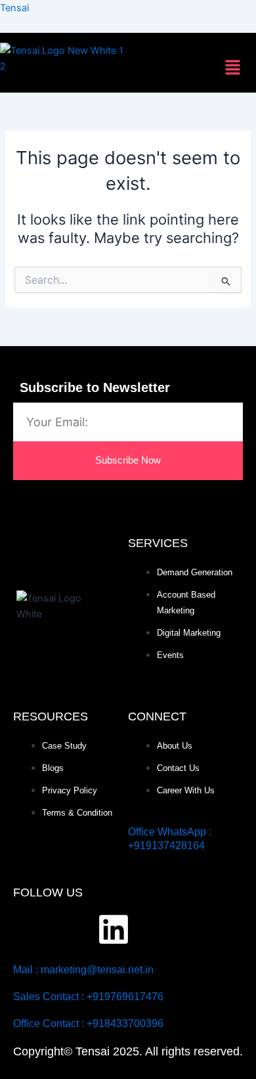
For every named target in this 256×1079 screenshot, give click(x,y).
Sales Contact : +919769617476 (88, 996)
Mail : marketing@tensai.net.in (83, 969)
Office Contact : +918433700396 (88, 1023)
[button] (233, 69)
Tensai (14, 8)
